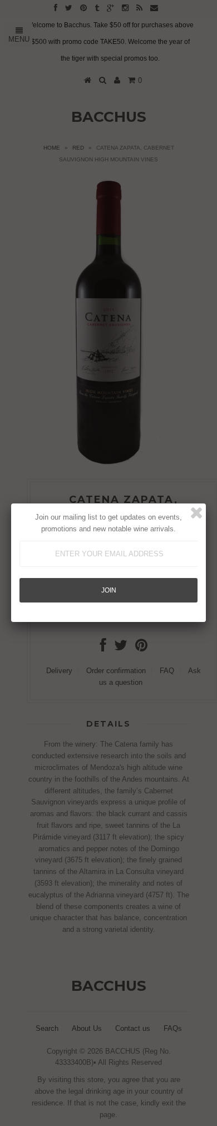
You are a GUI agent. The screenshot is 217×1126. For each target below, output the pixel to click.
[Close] (196, 513)
